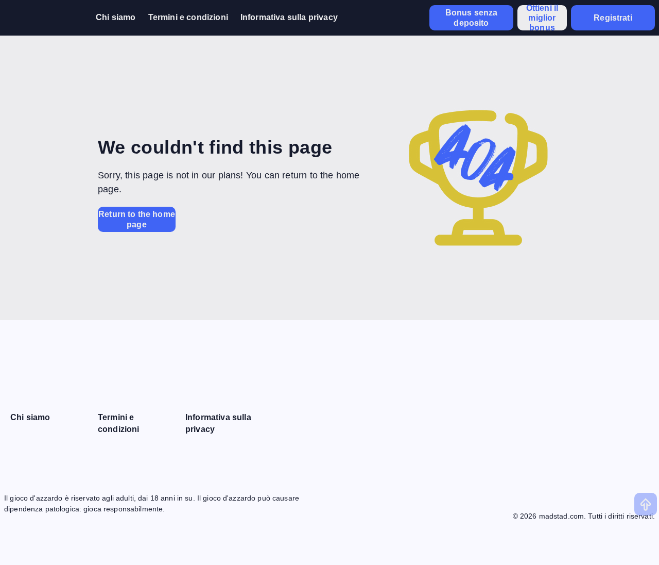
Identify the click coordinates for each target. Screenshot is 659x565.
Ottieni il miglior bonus (542, 17)
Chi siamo (115, 17)
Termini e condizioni (188, 17)
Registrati (613, 17)
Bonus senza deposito (471, 17)
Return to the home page (136, 219)
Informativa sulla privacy (289, 17)
